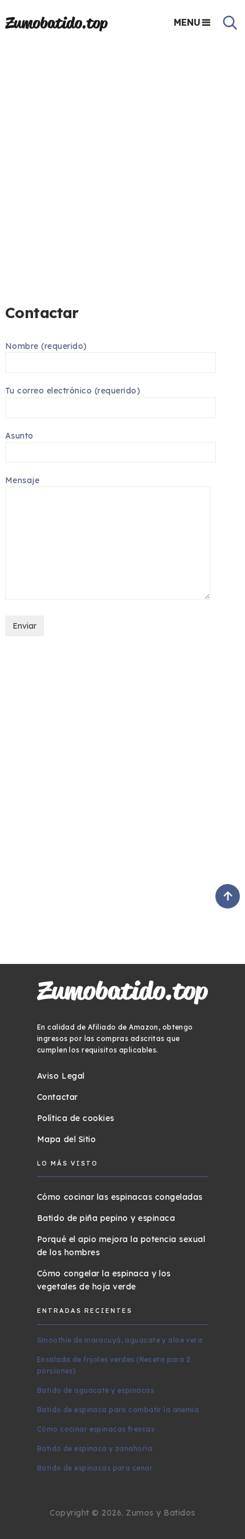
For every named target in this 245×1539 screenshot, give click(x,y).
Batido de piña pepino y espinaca (106, 1218)
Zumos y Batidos (160, 1513)
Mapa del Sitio (66, 1139)
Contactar (57, 1097)
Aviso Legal (61, 1076)
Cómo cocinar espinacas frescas (95, 1429)
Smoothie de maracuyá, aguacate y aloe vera (119, 1340)
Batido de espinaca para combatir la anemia (118, 1409)
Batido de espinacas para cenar (95, 1468)
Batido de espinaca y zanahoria (94, 1448)
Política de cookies (76, 1118)
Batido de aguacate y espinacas (95, 1390)
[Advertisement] (122, 169)
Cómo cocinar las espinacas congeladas (120, 1197)
